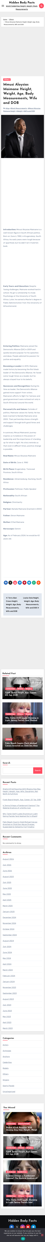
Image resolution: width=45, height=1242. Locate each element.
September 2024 (10, 935)
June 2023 (7, 1011)
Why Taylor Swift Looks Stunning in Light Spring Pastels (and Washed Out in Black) (22, 720)
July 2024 (7, 947)
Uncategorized (9, 1092)
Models (6, 1068)
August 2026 (8, 859)
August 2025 (8, 877)
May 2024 (7, 958)
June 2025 (7, 888)
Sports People (8, 1086)
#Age (7, 108)
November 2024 (9, 923)
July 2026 (7, 865)
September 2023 (10, 993)
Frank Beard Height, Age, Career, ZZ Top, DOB (22, 800)
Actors (5, 1045)
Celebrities (10, 689)
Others (7, 79)
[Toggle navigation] (3, 6)
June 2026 (7, 871)
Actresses (7, 1051)
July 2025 (7, 882)
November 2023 (9, 987)
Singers (29, 689)
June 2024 (7, 952)
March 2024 (8, 970)
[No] (42, 1235)
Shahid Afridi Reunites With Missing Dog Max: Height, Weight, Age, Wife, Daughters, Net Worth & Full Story (22, 791)
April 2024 (7, 964)
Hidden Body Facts (22, 2)
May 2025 (7, 894)
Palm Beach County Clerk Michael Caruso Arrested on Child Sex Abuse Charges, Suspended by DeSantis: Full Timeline (20, 824)
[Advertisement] (22, 52)
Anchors (6, 1057)
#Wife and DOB (29, 111)
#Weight (19, 111)
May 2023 (7, 1017)
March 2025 (8, 906)
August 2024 (8, 941)
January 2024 (9, 982)
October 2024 (8, 929)
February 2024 (9, 976)
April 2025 (7, 900)
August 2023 (8, 999)
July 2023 (7, 1005)
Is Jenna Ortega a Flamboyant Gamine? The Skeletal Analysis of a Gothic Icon (21, 1178)
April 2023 (7, 1022)
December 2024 (9, 917)
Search (6, 763)
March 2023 (8, 1028)
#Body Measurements (18, 108)
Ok (23, 1239)
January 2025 (9, 912)
